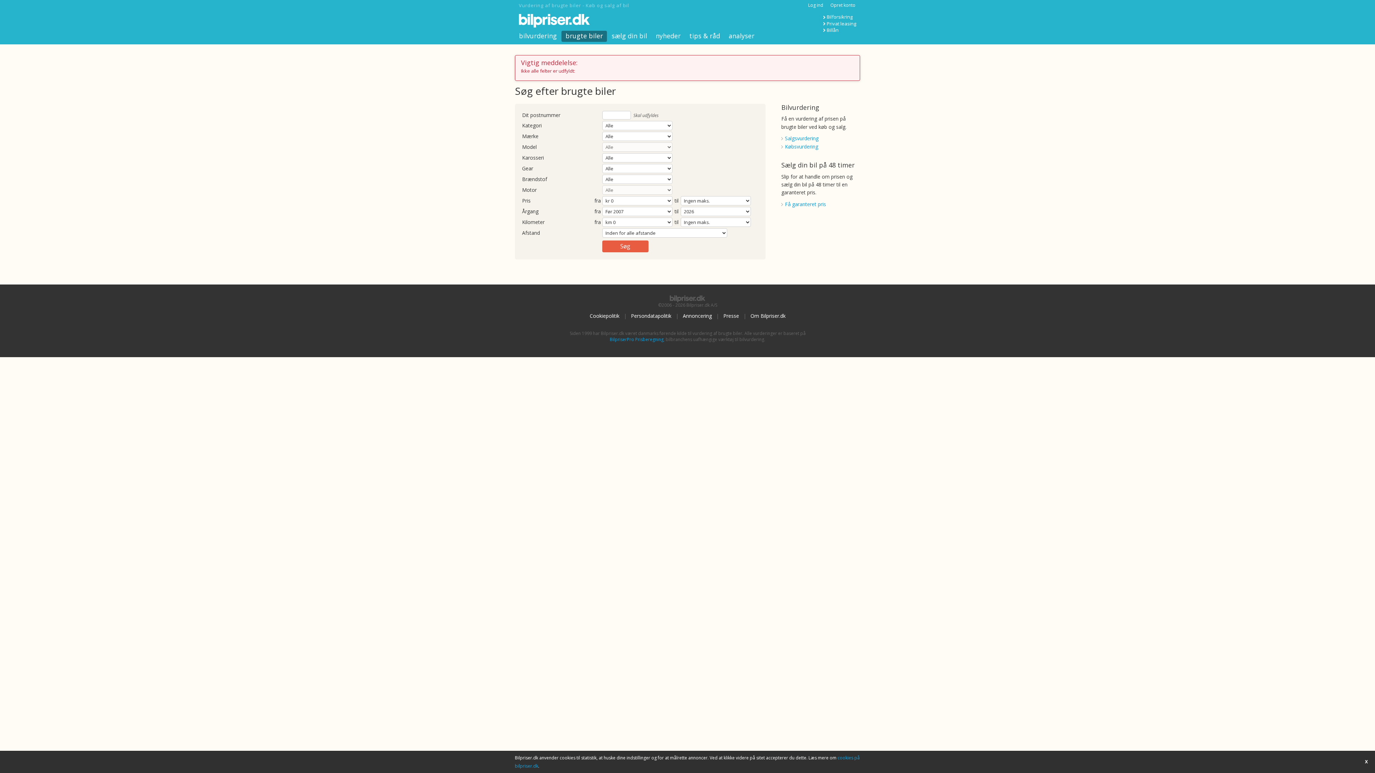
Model (529, 147)
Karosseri (533, 158)
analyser (741, 35)
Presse (731, 315)
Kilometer (533, 222)
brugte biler (584, 35)
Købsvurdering (801, 146)
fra (597, 201)
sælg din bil (629, 35)
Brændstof (534, 179)
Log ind (815, 5)
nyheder (668, 35)
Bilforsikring (840, 17)
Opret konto (842, 5)
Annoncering (697, 315)
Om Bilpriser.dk (768, 315)
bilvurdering (538, 35)
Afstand (531, 233)
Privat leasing (841, 23)
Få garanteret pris (805, 204)
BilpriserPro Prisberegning (637, 339)
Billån (833, 30)
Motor (529, 190)
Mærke (530, 136)
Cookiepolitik (604, 315)
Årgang (530, 212)
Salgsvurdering (802, 138)
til (677, 200)
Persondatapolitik (651, 315)
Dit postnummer (541, 115)
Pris (526, 201)
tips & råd (704, 35)
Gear (527, 169)
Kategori (532, 126)
